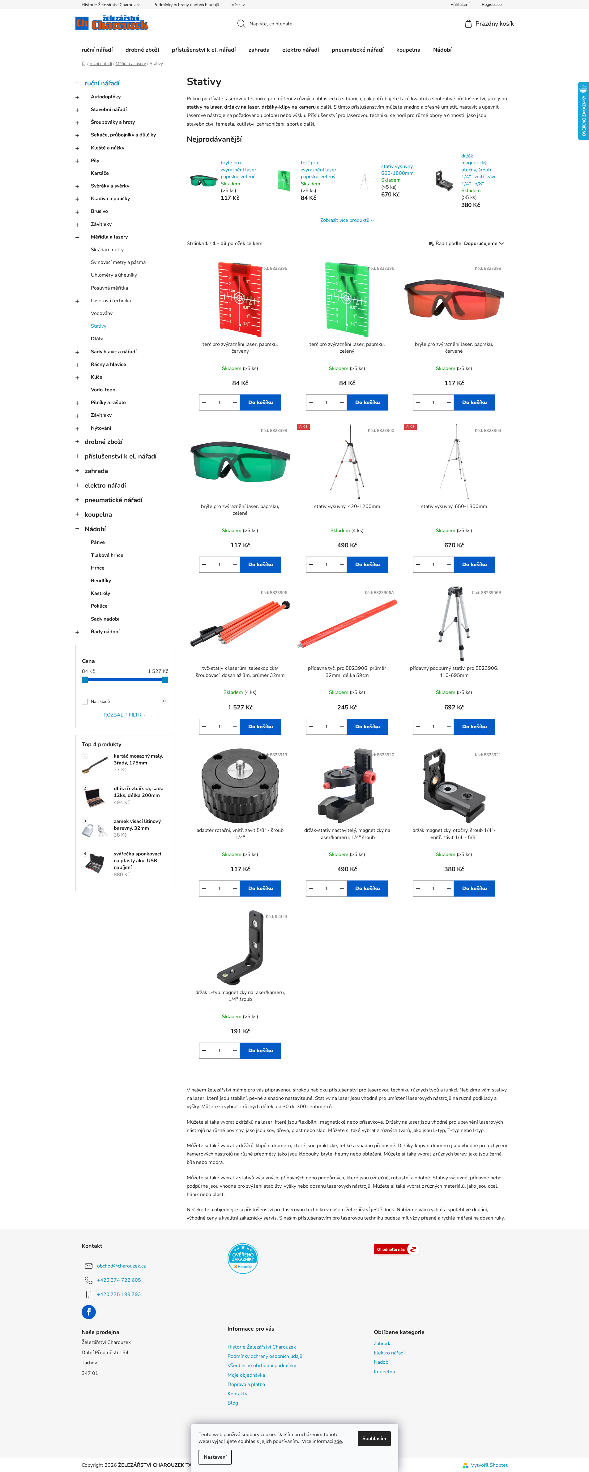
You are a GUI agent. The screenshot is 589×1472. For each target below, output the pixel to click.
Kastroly (100, 593)
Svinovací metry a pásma (118, 262)
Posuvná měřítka (109, 288)
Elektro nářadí (389, 1352)
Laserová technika (111, 300)
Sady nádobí (105, 619)
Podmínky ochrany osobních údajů (186, 5)
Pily (95, 160)
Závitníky (101, 224)
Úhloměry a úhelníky (114, 275)
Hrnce (98, 568)
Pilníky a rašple (108, 402)
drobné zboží (103, 441)
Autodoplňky (106, 96)
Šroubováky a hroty (113, 122)
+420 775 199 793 (119, 1294)
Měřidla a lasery (109, 237)
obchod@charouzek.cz (121, 1266)
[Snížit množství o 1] (204, 402)
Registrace (492, 4)
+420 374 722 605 (119, 1280)
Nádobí (95, 529)
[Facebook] (89, 1312)
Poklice (99, 606)
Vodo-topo (103, 389)
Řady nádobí (105, 631)
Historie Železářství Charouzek (111, 5)
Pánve (98, 542)
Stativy (98, 326)
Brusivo (99, 211)
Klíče (96, 377)
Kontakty (237, 1393)
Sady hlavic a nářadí (114, 351)
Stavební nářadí (109, 109)
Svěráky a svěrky (110, 186)
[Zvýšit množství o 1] (235, 402)
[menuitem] (97, 49)
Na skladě (128, 701)
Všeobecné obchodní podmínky (262, 1365)
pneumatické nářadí (113, 500)
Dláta (97, 338)
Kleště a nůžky (107, 147)
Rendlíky (101, 580)
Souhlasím (374, 1438)
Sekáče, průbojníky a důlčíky (123, 134)
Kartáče (100, 173)
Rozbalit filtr (123, 715)
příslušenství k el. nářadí (120, 456)
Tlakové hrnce (107, 555)
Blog (233, 1403)
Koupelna (384, 1371)
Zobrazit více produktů (344, 220)
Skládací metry (107, 249)
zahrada (96, 471)
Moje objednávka (246, 1375)
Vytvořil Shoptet (489, 1465)
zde (338, 1441)
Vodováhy (102, 313)
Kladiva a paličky (110, 198)
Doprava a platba (246, 1384)
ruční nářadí (102, 83)
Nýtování (101, 428)
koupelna (98, 514)
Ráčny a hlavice (108, 364)
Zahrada (382, 1343)
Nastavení (215, 1457)
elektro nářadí (105, 485)
